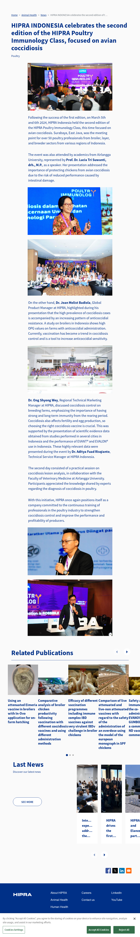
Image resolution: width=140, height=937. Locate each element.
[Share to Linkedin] (122, 870)
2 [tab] (70, 755)
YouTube (116, 900)
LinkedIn (116, 893)
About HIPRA (59, 893)
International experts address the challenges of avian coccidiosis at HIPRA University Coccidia (87, 828)
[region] (70, 925)
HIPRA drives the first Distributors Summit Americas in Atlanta (111, 828)
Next (127, 651)
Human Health (59, 907)
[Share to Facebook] (108, 870)
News (43, 15)
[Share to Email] (128, 870)
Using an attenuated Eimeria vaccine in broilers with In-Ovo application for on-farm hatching (22, 711)
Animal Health (29, 15)
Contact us (88, 900)
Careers (86, 893)
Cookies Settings (14, 929)
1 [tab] (67, 755)
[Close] (134, 918)
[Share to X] (115, 870)
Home (14, 15)
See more (27, 802)
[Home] (22, 899)
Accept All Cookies (99, 929)
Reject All (124, 929)
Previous (116, 651)
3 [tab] (73, 755)
